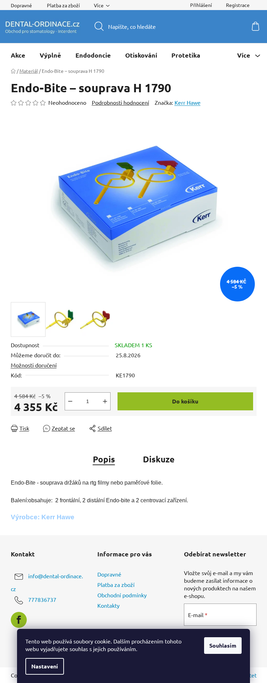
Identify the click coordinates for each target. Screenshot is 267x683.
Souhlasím (222, 645)
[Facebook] (19, 620)
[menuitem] (18, 55)
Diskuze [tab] (159, 459)
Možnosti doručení (34, 364)
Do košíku (185, 401)
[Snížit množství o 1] (70, 401)
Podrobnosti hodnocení (120, 102)
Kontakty (108, 605)
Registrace (238, 5)
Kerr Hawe (188, 102)
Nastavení (44, 666)
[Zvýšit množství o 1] (105, 401)
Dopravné (21, 5)
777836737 (42, 599)
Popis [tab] (104, 459)
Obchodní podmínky (122, 594)
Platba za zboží (63, 5)
